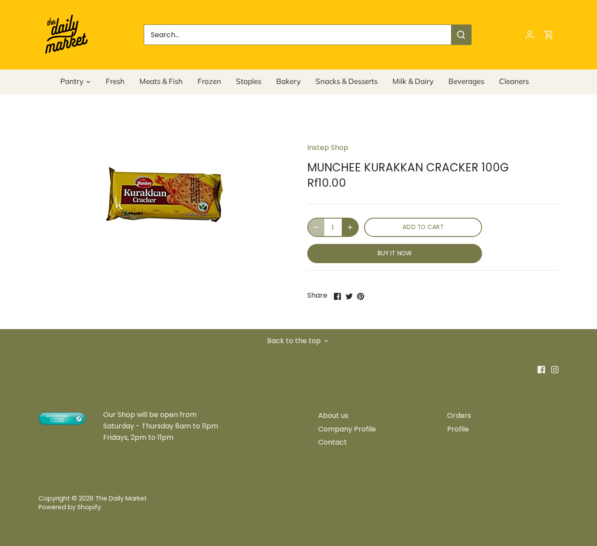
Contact (332, 442)
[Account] (529, 35)
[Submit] (461, 35)
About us (333, 415)
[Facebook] (541, 369)
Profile (458, 429)
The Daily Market (121, 498)
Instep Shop (327, 148)
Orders (459, 415)
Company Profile (347, 429)
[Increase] (350, 227)
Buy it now (395, 253)
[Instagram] (555, 369)
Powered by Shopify (69, 507)
